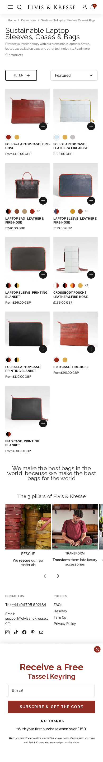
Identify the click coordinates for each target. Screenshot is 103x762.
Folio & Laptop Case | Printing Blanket (23, 369)
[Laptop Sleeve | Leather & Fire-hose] (75, 185)
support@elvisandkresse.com (27, 620)
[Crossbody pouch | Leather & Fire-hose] (75, 259)
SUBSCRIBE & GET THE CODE (51, 706)
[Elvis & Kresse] (51, 7)
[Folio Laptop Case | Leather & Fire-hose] (75, 111)
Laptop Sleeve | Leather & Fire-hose (75, 220)
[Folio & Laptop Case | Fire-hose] (27, 111)
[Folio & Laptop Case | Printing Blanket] (27, 334)
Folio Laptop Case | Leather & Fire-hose (70, 146)
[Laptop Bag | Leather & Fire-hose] (27, 185)
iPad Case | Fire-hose (70, 367)
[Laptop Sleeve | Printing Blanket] (27, 259)
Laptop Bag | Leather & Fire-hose (24, 220)
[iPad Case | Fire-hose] (75, 334)
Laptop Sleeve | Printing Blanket (26, 294)
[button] (19, 7)
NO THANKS (52, 721)
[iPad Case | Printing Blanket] (27, 408)
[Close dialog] (97, 649)
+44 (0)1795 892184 (29, 605)
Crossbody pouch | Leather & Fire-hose (70, 294)
